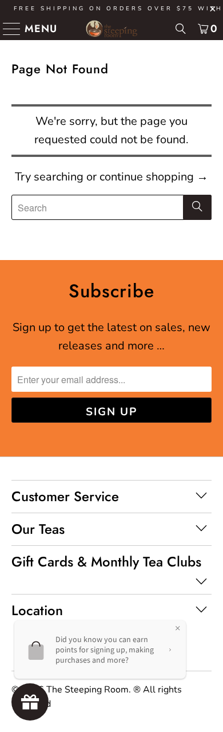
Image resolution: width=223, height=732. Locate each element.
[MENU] (7, 28)
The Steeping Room (87, 689)
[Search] (181, 28)
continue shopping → (153, 176)
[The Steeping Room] (112, 28)
